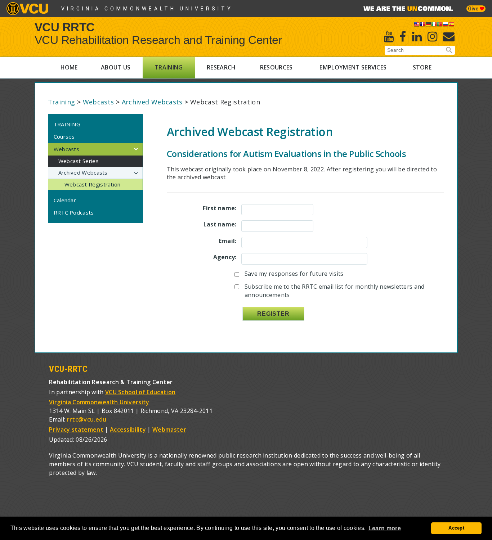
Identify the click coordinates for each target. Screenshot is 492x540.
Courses (64, 136)
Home (69, 67)
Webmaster (169, 429)
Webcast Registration (92, 184)
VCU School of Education (140, 392)
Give (474, 9)
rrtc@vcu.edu (87, 419)
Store (422, 67)
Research (221, 67)
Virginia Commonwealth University (147, 9)
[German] (428, 26)
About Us (116, 67)
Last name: (220, 224)
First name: (219, 208)
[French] (422, 26)
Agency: (225, 257)
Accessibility (128, 429)
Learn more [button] (384, 528)
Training (169, 67)
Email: (228, 241)
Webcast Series (78, 161)
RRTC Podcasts (74, 212)
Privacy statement (76, 429)
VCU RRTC (65, 27)
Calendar (65, 200)
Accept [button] (456, 528)
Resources (276, 67)
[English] (417, 26)
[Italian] (434, 26)
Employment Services (352, 67)
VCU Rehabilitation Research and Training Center (158, 39)
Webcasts (98, 102)
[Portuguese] (440, 26)
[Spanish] (451, 26)
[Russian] (445, 26)
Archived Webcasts (152, 102)
